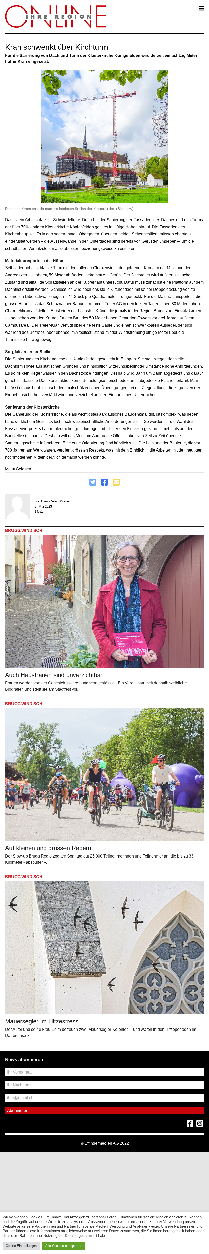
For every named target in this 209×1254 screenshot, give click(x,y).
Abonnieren (17, 1110)
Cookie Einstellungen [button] (21, 1246)
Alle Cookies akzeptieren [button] (63, 1246)
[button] (201, 8)
